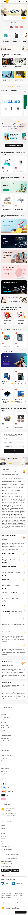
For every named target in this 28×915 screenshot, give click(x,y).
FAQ (2, 763)
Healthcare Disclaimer (7, 741)
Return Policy (4, 758)
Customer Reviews (6, 755)
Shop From (14, 22)
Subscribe (13, 451)
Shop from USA (6, 891)
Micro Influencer (5, 733)
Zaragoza (3, 836)
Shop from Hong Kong (19, 893)
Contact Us (4, 714)
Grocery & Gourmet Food (9, 592)
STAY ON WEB (7, 912)
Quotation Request (6, 717)
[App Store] (5, 870)
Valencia (3, 831)
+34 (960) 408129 (8, 863)
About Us (3, 712)
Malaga (3, 838)
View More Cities (5, 846)
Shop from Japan (6, 893)
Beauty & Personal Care (9, 566)
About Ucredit (5, 768)
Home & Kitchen (7, 632)
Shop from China (17, 895)
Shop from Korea (6, 895)
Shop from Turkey (6, 897)
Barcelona (4, 828)
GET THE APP (20, 912)
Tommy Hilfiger (6, 611)
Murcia (3, 841)
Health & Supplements (8, 553)
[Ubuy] (6, 1)
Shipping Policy (5, 730)
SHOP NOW (13, 138)
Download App (5, 750)
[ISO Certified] (16, 883)
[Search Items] (23, 17)
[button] (16, 2)
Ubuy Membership (6, 735)
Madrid (3, 825)
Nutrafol (23, 574)
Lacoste (22, 610)
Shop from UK (15, 891)
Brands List (4, 753)
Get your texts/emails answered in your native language (15, 857)
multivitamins (5, 560)
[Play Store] (14, 870)
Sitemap (3, 722)
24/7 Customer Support (12, 854)
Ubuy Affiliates (5, 771)
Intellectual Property (6, 720)
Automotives (6, 619)
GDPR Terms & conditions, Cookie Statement (13, 766)
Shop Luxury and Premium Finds (14, 145)
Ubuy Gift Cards (5, 774)
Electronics (5, 579)
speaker (10, 584)
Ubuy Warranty (5, 738)
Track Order (4, 725)
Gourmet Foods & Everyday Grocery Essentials (12, 55)
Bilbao (3, 844)
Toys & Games (6, 645)
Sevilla (3, 833)
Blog (2, 761)
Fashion (4, 606)
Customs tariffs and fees (8, 728)
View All (24, 91)
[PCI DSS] (4, 883)
